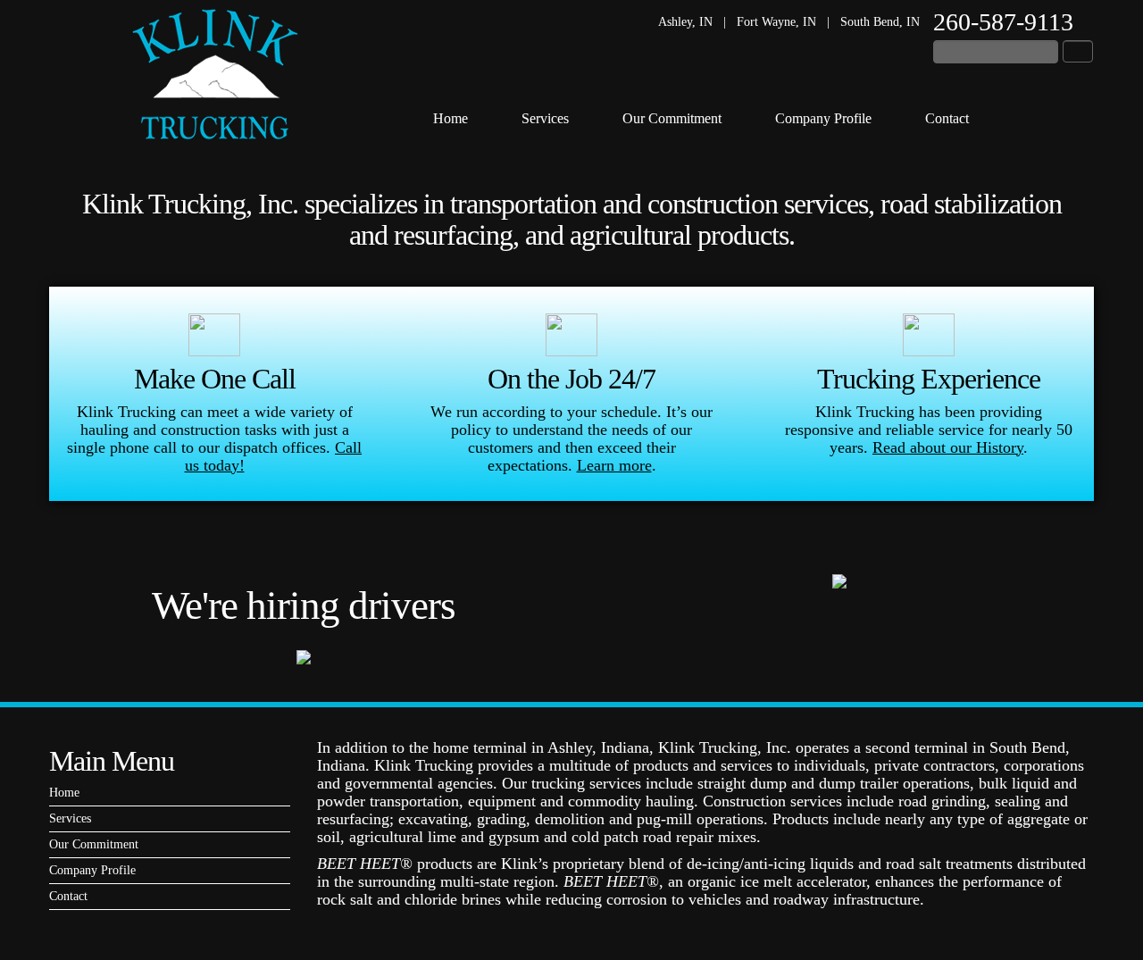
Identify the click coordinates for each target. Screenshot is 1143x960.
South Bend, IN (880, 22)
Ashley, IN (685, 22)
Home (450, 118)
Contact (947, 118)
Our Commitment (672, 118)
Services (545, 118)
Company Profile (823, 118)
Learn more (614, 465)
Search (1078, 51)
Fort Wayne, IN (776, 22)
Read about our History (947, 447)
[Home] (214, 74)
